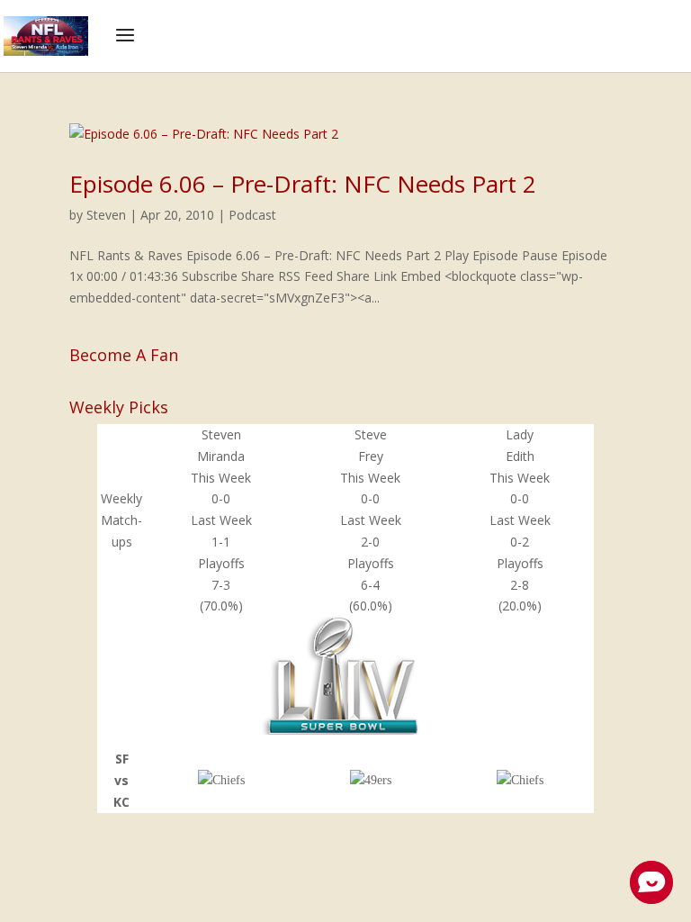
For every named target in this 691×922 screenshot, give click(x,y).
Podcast (252, 214)
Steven (106, 214)
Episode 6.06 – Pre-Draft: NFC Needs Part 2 (302, 183)
